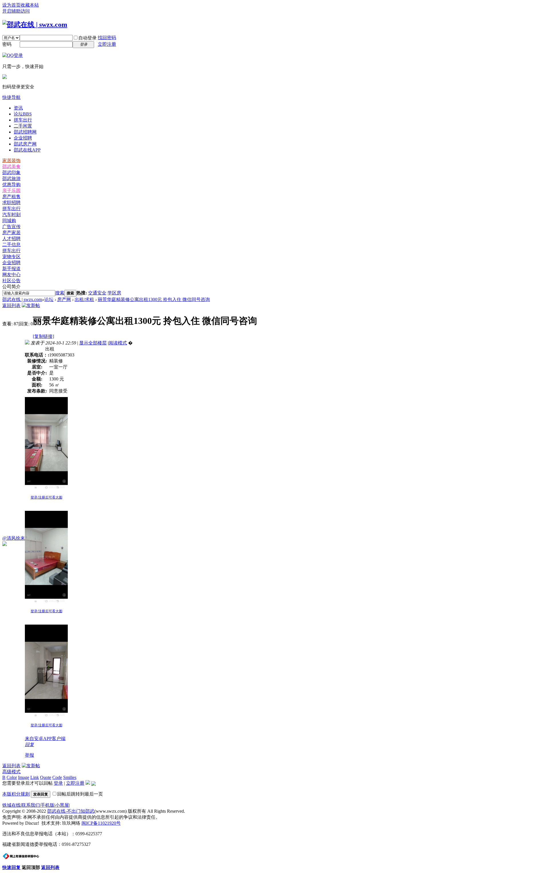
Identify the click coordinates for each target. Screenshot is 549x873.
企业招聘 (23, 137)
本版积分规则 (16, 794)
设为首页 (11, 5)
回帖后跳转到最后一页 (80, 794)
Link (34, 777)
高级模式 (11, 771)
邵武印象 (11, 172)
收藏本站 (30, 5)
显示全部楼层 (93, 342)
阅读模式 (118, 342)
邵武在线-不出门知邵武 (70, 811)
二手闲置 (23, 125)
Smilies (69, 777)
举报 (29, 755)
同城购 (9, 220)
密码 (6, 44)
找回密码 (107, 37)
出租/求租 (84, 299)
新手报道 (11, 268)
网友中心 (11, 274)
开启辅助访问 (16, 11)
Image (23, 777)
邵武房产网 (25, 143)
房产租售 (11, 196)
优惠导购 (11, 184)
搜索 (59, 292)
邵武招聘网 (25, 131)
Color (12, 777)
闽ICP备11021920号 (101, 823)
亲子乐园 (11, 190)
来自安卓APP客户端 (45, 738)
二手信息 (11, 244)
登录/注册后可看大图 (46, 497)
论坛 (23, 113)
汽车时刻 (11, 214)
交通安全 (97, 292)
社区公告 (11, 280)
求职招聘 (11, 202)
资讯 (18, 107)
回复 (29, 744)
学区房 (114, 292)
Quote (45, 777)
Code (57, 777)
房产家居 (11, 232)
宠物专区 (11, 256)
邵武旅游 (11, 178)
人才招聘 (11, 238)
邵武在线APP (27, 150)
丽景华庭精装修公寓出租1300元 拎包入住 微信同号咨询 (154, 299)
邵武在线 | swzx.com (22, 299)
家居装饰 (11, 160)
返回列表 (11, 305)
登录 (58, 783)
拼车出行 (23, 119)
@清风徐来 (13, 538)
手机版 (47, 805)
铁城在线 (11, 805)
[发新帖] (31, 305)
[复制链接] (43, 336)
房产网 (64, 299)
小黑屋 (62, 805)
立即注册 (107, 44)
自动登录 (87, 37)
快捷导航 (11, 97)
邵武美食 (11, 166)
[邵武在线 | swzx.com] (34, 24)
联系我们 (30, 805)
